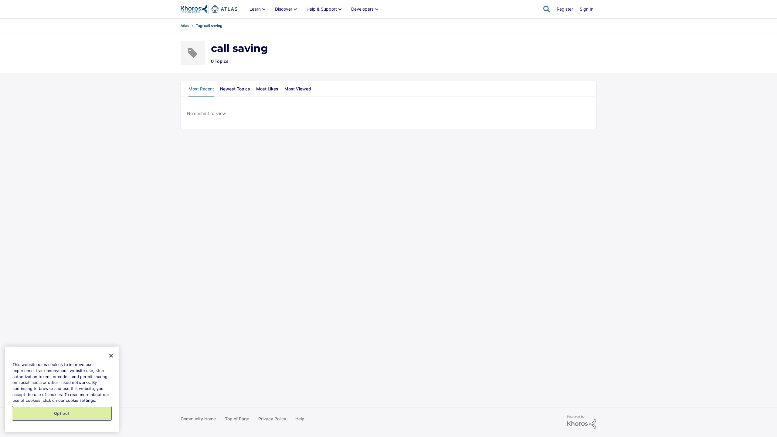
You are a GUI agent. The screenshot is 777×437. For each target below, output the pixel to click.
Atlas (185, 25)
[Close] (111, 355)
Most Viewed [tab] (297, 88)
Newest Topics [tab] (235, 88)
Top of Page (237, 418)
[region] (62, 389)
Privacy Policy (272, 418)
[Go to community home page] (209, 9)
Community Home (198, 418)
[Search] (546, 9)
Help (299, 418)
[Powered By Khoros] (581, 422)
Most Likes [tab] (267, 88)
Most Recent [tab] (201, 88)
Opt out (62, 413)
